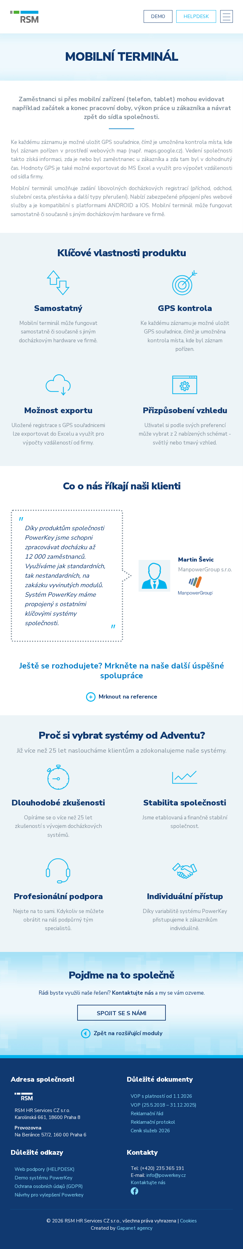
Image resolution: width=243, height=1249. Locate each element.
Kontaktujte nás (148, 1182)
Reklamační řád (147, 1113)
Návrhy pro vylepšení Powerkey (49, 1195)
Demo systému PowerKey (43, 1178)
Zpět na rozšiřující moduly (128, 1033)
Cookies (188, 1221)
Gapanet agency (135, 1228)
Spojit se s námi (121, 1013)
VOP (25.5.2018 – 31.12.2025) (163, 1105)
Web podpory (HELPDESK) (45, 1169)
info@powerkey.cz (166, 1175)
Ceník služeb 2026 (150, 1131)
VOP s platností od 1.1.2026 (161, 1096)
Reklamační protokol (153, 1122)
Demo (158, 16)
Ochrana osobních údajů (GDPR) (49, 1186)
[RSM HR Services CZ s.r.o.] (48, 17)
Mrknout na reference (128, 696)
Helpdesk (196, 16)
